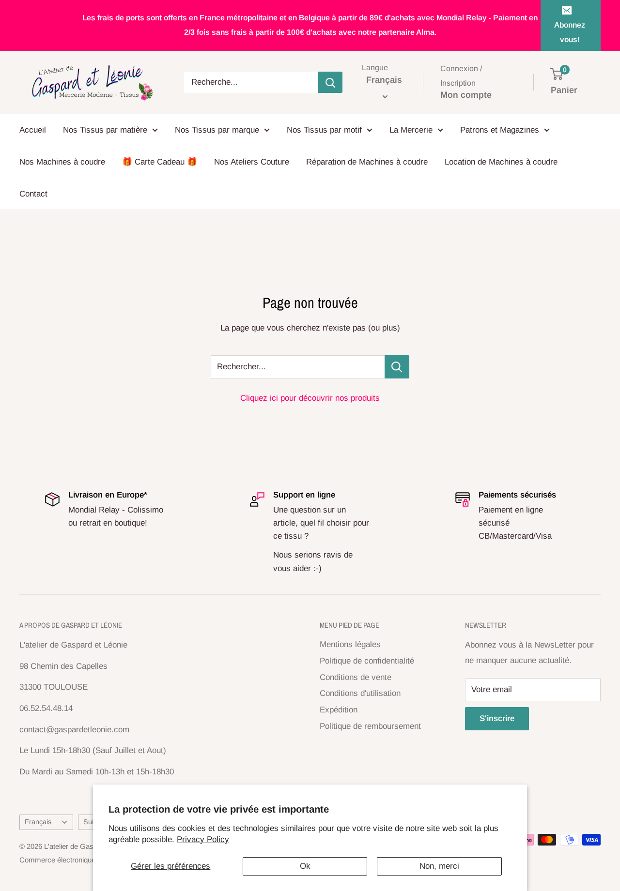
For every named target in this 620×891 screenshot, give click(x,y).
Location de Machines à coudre (501, 161)
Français (38, 822)
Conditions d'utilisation (360, 693)
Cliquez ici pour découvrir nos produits (310, 398)
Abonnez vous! (569, 32)
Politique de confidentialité (367, 660)
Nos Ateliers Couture (251, 161)
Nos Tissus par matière (105, 130)
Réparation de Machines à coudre (367, 161)
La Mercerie (411, 130)
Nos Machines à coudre (62, 161)
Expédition (338, 709)
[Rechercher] (330, 82)
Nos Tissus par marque (217, 130)
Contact (33, 193)
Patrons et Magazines (499, 130)
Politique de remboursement (370, 726)
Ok (305, 866)
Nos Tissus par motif (324, 130)
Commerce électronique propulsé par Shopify (90, 860)
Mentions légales (350, 644)
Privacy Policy (203, 839)
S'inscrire (497, 718)
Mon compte (466, 95)
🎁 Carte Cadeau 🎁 (159, 161)
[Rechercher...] (397, 366)
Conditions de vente (355, 677)
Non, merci (439, 866)
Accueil (32, 130)
